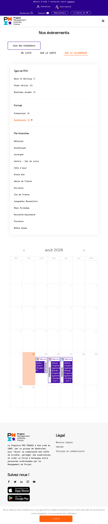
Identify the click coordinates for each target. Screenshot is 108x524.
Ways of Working (24, 78)
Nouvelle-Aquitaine (24, 214)
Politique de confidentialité (70, 451)
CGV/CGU (59, 446)
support (71, 1)
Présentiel (22, 113)
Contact (42, 13)
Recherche (25, 13)
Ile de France (21, 194)
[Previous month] (24, 250)
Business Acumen (25, 92)
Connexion (45, 6)
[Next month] (84, 250)
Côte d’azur (20, 167)
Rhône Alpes (20, 227)
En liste (26, 52)
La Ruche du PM (80, 13)
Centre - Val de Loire (26, 161)
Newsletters (60, 13)
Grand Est (19, 174)
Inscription (65, 6)
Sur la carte (48, 52)
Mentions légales (64, 442)
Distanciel (22, 119)
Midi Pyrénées (21, 207)
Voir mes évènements (24, 45)
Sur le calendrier (76, 52)
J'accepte (56, 519)
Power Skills (23, 85)
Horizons (18, 187)
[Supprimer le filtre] (32, 120)
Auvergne (18, 154)
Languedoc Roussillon (26, 201)
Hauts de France (23, 181)
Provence (18, 221)
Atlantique (20, 147)
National (18, 141)
